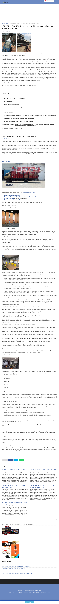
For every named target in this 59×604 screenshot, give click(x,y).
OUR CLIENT (44, 1)
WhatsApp (21, 460)
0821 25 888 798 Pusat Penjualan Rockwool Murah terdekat (13, 568)
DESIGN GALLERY (27, 1)
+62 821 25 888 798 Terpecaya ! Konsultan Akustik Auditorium (13, 571)
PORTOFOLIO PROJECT (36, 1)
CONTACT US (50, 1)
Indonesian (48, 0)
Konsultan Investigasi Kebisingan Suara (13, 199)
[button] (29, 602)
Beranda (3, 23)
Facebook (11, 460)
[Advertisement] (29, 12)
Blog (55, 1)
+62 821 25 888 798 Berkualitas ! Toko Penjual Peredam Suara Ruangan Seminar (17, 573)
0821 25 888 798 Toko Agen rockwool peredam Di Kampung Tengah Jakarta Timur (17, 563)
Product (20, 1)
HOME (10, 1)
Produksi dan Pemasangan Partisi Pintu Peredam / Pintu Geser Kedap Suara (21, 196)
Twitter (16, 460)
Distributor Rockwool (9, 198)
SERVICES (15, 1)
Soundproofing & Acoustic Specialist (12, 195)
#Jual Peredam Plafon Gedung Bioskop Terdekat (16, 462)
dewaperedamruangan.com (29, 192)
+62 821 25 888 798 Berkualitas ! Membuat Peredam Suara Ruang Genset (16, 566)
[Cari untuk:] (29, 519)
